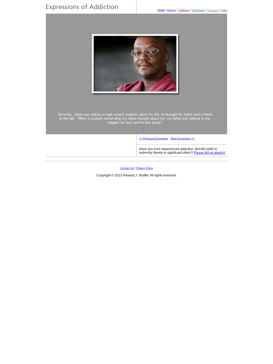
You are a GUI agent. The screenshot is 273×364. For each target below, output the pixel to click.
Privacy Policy (144, 168)
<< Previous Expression (153, 138)
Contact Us (127, 168)
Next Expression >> (183, 138)
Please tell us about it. (210, 153)
